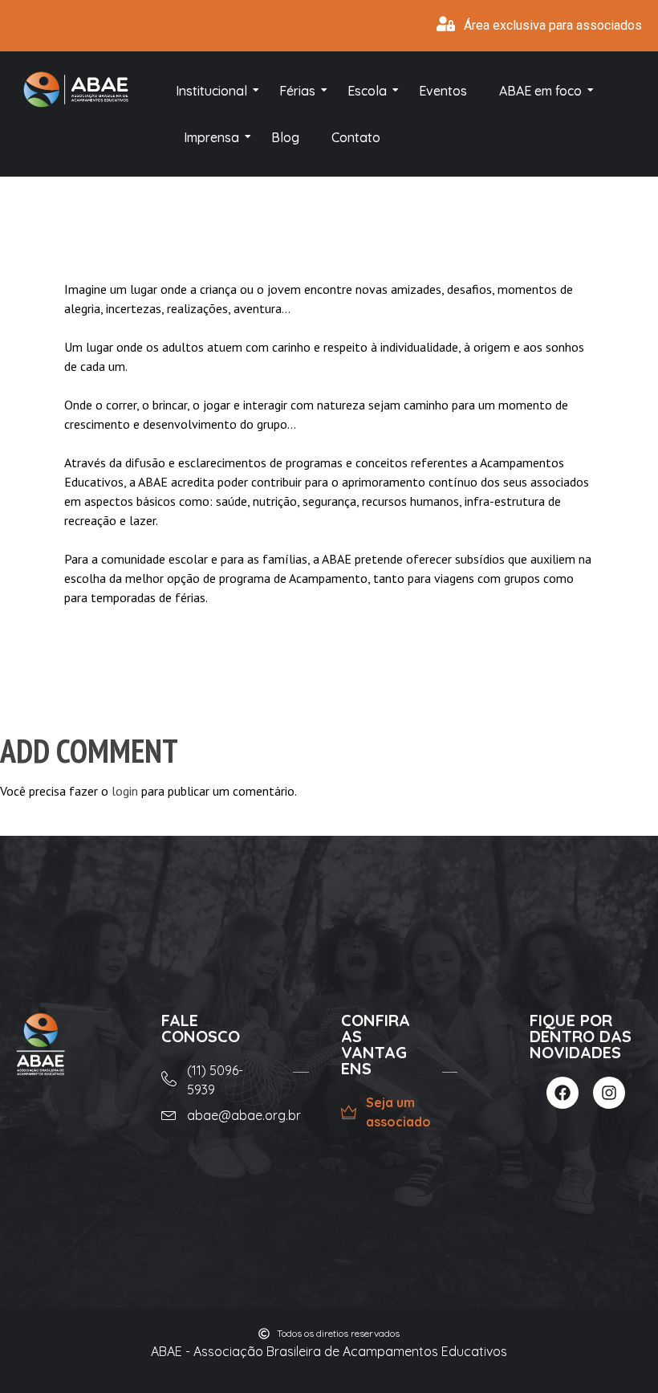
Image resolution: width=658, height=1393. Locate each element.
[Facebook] (562, 1093)
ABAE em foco (540, 91)
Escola (367, 91)
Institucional (211, 91)
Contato (355, 137)
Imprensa (211, 137)
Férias (297, 91)
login (125, 791)
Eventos (443, 91)
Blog (285, 137)
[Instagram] (609, 1093)
